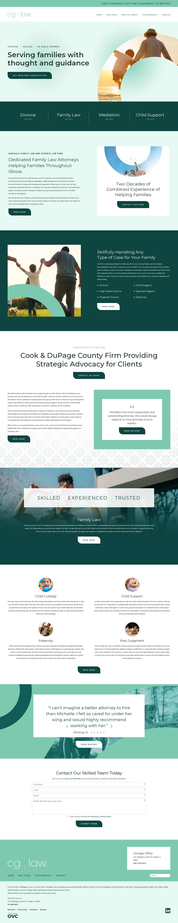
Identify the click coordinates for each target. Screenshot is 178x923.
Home (99, 15)
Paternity (141, 297)
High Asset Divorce (110, 291)
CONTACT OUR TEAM (133, 205)
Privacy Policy (106, 816)
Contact (166, 15)
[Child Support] (132, 592)
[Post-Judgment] (132, 636)
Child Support (144, 285)
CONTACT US (89, 375)
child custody (48, 181)
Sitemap (43, 910)
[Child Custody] (46, 592)
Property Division (109, 297)
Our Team (112, 15)
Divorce (103, 285)
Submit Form (89, 824)
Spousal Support (145, 291)
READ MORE (20, 212)
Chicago (23, 887)
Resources (11, 910)
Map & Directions (139, 863)
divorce (30, 181)
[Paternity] (46, 636)
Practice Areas (129, 15)
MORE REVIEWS (132, 431)
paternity (37, 181)
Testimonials (149, 15)
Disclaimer (94, 816)
